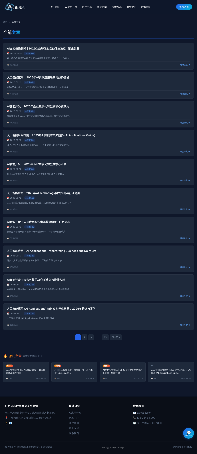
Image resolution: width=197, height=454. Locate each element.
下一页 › (116, 337)
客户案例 (74, 422)
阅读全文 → (185, 64)
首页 (5, 22)
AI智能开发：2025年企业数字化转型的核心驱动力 (38, 106)
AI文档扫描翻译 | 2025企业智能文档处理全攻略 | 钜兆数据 (43, 48)
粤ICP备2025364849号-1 (113, 447)
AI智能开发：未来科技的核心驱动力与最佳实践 (36, 279)
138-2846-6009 (146, 417)
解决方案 (102, 6)
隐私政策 (177, 447)
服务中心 (131, 6)
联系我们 (146, 6)
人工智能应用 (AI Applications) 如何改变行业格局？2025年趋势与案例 (51, 308)
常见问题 (74, 428)
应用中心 (87, 6)
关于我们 (55, 6)
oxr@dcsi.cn (144, 412)
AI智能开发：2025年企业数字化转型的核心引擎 (36, 164)
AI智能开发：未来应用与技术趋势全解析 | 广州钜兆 (38, 222)
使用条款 (187, 447)
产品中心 (74, 417)
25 (105, 337)
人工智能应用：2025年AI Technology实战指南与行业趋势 (43, 193)
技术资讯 (117, 6)
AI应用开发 (71, 6)
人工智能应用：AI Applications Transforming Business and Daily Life (51, 250)
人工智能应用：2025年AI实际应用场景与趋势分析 (38, 77)
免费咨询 (184, 6)
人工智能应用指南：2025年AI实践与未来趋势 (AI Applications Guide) (51, 135)
